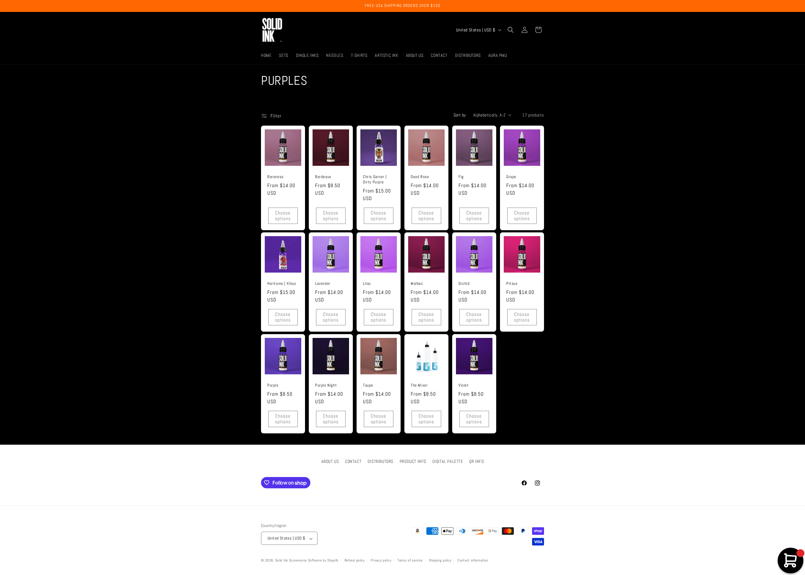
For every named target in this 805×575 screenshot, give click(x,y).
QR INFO (476, 461)
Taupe (368, 385)
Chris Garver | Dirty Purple (374, 179)
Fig (461, 176)
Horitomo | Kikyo (281, 283)
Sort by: (460, 115)
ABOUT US (330, 461)
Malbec (417, 283)
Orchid (464, 283)
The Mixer (419, 385)
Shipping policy (440, 560)
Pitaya (512, 283)
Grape (511, 176)
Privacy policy (381, 560)
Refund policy (355, 560)
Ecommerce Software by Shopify (313, 560)
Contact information (473, 560)
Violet (463, 385)
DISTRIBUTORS (380, 461)
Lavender (322, 283)
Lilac (367, 283)
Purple (273, 385)
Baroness (275, 176)
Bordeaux (323, 176)
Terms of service (410, 560)
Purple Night (326, 385)
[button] (511, 30)
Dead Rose (420, 176)
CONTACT (353, 461)
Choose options (283, 215)
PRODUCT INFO (413, 461)
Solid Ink (281, 560)
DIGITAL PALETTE (447, 461)
